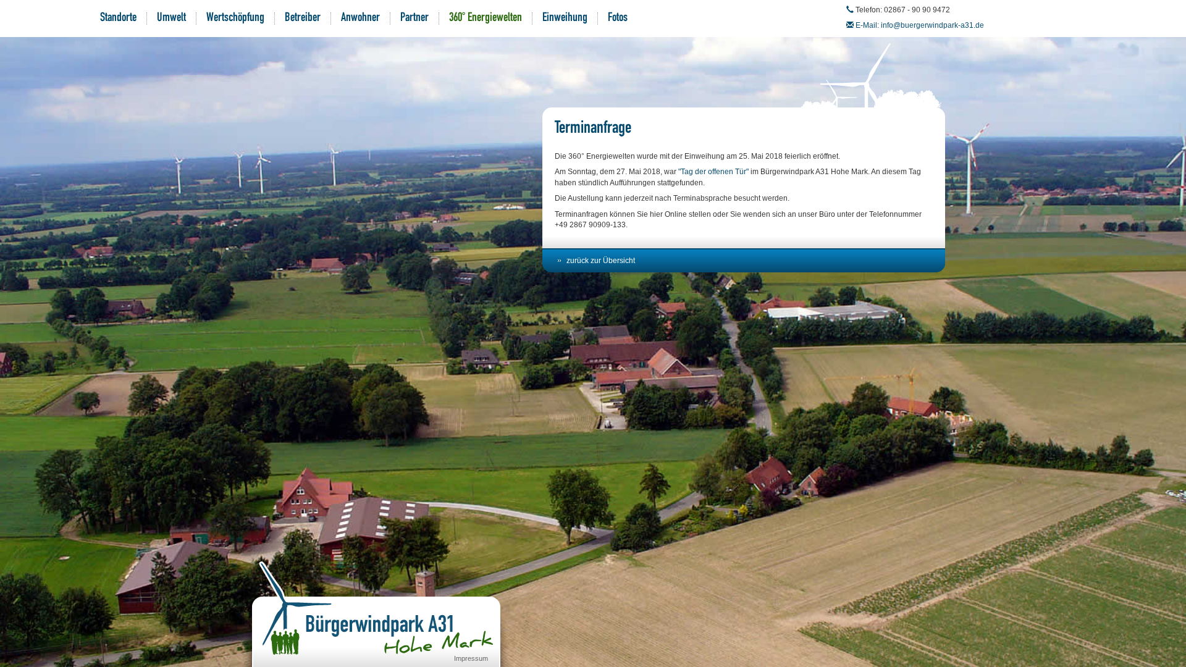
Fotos (618, 18)
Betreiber (303, 18)
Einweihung (564, 18)
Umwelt (171, 18)
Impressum (471, 658)
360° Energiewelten (485, 18)
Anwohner (360, 18)
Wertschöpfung (235, 18)
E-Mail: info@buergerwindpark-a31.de (920, 25)
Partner (414, 18)
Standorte (118, 18)
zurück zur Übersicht (600, 260)
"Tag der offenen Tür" (713, 171)
